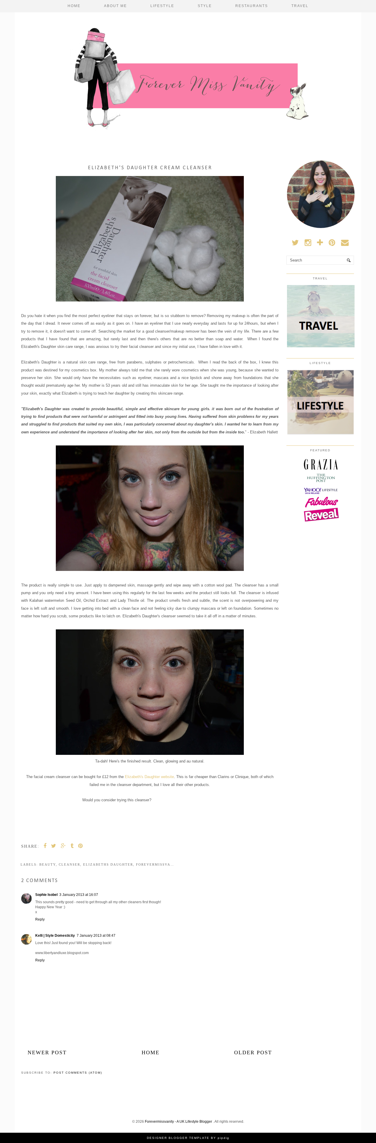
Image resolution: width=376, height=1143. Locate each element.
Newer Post (47, 1052)
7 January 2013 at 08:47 (96, 935)
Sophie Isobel (46, 895)
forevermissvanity (158, 864)
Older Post (253, 1052)
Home (74, 6)
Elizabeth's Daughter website (149, 777)
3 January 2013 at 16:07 (78, 895)
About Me (115, 6)
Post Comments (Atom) (77, 1072)
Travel (299, 6)
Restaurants (251, 6)
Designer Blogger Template (178, 1137)
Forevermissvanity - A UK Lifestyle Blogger (179, 1121)
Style (205, 6)
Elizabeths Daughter (108, 864)
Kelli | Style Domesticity (55, 935)
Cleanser (69, 864)
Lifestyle (162, 6)
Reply (40, 919)
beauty (47, 864)
